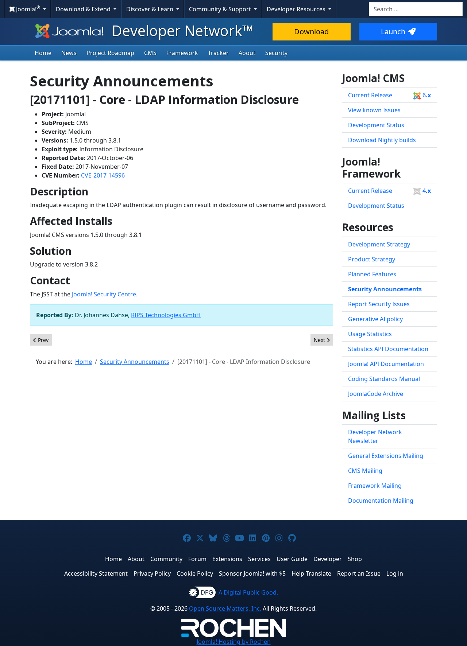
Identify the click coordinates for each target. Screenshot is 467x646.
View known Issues (374, 110)
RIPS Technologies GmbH (166, 315)
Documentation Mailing (380, 501)
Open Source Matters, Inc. (225, 608)
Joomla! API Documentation (386, 364)
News (69, 53)
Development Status (376, 125)
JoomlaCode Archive (375, 394)
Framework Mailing (375, 486)
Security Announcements (385, 289)
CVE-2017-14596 (103, 175)
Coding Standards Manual (384, 379)
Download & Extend (84, 9)
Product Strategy (371, 259)
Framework (182, 53)
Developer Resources (297, 9)
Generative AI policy (375, 319)
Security (276, 53)
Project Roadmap (110, 53)
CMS (150, 53)
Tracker (218, 53)
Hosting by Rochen (234, 642)
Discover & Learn (150, 9)
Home (43, 53)
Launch (393, 31)
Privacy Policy (152, 573)
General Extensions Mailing (385, 456)
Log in (394, 573)
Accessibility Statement (96, 573)
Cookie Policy (195, 573)
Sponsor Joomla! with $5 (252, 573)
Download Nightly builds (382, 140)
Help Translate (311, 573)
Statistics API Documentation (388, 349)
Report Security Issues (379, 304)
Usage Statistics (370, 334)
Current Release (389, 95)
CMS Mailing (365, 471)
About (247, 53)
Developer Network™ (181, 30)
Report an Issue (359, 573)
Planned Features (372, 274)
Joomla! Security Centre (104, 294)
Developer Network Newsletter (375, 436)
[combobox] (416, 9)
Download (311, 31)
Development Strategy (379, 244)
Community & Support (220, 9)
